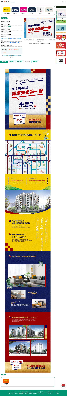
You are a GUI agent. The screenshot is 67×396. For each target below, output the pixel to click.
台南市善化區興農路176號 (13, 42)
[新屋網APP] (61, 38)
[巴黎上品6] (49, 10)
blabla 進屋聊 (37, 392)
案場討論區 (43, 392)
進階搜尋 (32, 392)
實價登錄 (27, 392)
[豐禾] (40, 10)
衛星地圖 (35, 61)
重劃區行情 (15, 392)
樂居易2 (62, 18)
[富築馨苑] (6, 381)
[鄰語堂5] (32, 10)
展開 (56, 15)
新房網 (48, 392)
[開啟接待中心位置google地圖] (19, 43)
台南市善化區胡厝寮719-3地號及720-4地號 (11, 38)
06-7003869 (13, 49)
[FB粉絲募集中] (61, 61)
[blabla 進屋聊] (61, 53)
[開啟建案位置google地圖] (2, 40)
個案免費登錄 (21, 392)
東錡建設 (9, 31)
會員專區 (52, 392)
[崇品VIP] (7, 10)
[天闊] (61, 23)
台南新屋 (9, 392)
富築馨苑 (6, 384)
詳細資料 (11, 61)
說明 (11, 57)
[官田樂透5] (15, 10)
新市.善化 (9, 26)
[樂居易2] (61, 14)
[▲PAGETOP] (63, 391)
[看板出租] (61, 30)
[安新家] (23, 10)
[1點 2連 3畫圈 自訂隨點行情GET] (61, 45)
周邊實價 (19, 61)
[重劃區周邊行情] (61, 8)
